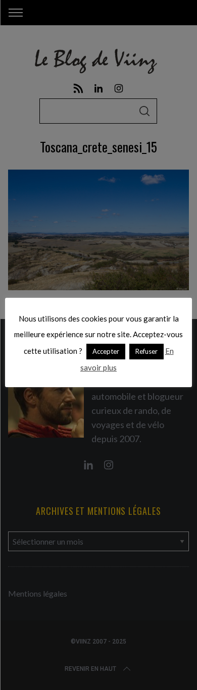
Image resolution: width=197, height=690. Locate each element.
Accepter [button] (105, 351)
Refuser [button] (146, 351)
